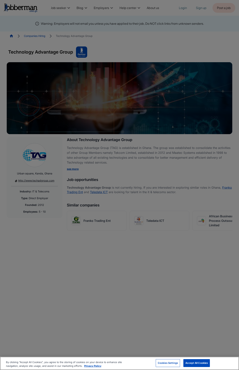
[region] (119, 363)
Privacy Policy (92, 365)
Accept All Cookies (196, 362)
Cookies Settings (168, 362)
